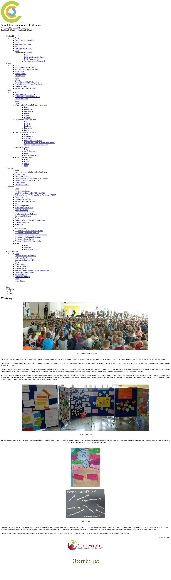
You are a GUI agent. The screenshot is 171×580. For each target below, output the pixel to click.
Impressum (5, 575)
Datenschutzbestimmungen (11, 577)
